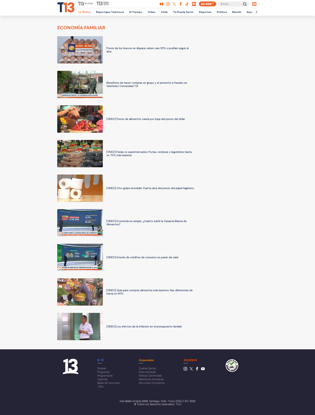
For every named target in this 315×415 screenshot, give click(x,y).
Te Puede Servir (183, 12)
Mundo (236, 12)
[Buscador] (244, 4)
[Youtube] (203, 369)
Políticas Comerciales (150, 375)
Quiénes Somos (147, 368)
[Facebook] (197, 369)
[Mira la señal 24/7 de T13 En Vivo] (207, 3)
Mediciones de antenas (151, 379)
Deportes (205, 12)
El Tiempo (135, 12)
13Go (100, 386)
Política (222, 12)
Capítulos (102, 379)
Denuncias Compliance (151, 383)
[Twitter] (191, 369)
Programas (103, 372)
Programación (105, 375)
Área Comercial (147, 372)
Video (151, 12)
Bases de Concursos (108, 383)
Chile (164, 12)
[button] (256, 11)
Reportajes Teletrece (110, 12)
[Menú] (254, 4)
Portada (101, 368)
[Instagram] (185, 369)
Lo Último (84, 12)
